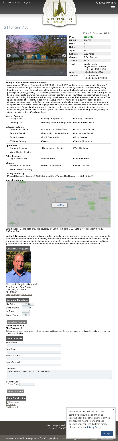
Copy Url (13, 407)
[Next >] (64, 56)
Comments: (11, 368)
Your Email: (11, 349)
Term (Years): (12, 315)
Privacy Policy (94, 427)
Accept (106, 433)
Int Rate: (10, 311)
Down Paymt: (12, 307)
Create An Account (14, 2)
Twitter (12, 404)
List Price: (11, 304)
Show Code (13, 384)
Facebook (13, 402)
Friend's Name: (13, 355)
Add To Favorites (94, 33)
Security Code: (13, 381)
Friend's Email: (13, 362)
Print (108, 33)
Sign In (27, 2)
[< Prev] (9, 56)
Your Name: (12, 342)
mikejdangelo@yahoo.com (19, 294)
